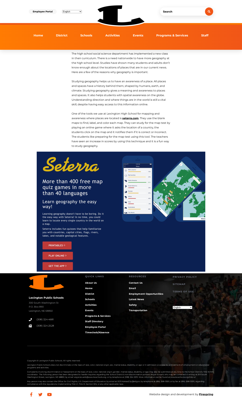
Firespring (206, 394)
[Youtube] (49, 394)
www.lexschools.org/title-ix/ (183, 377)
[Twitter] (40, 394)
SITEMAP (179, 284)
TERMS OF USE (183, 291)
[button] (43, 11)
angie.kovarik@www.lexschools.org (90, 377)
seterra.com (130, 118)
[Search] (209, 11)
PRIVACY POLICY (185, 276)
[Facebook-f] (31, 394)
